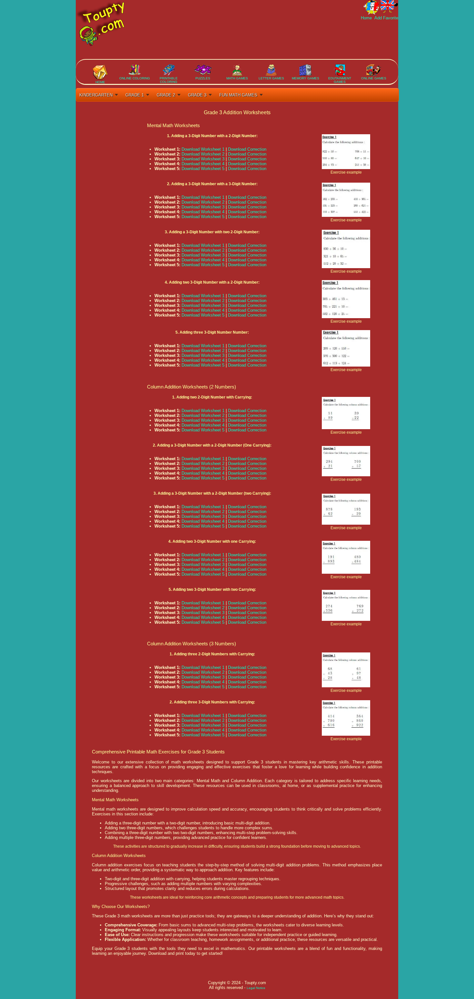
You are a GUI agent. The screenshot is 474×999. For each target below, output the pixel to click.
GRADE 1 (134, 95)
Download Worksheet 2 (203, 154)
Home (367, 17)
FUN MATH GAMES (238, 95)
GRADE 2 (166, 95)
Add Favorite (385, 17)
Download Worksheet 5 (203, 168)
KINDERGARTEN (96, 95)
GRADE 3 (197, 95)
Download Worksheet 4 (203, 163)
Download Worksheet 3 (203, 158)
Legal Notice (256, 988)
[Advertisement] (280, 39)
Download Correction (247, 149)
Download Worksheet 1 (203, 149)
